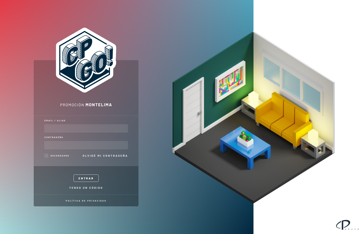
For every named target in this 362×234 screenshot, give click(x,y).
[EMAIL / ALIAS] (86, 128)
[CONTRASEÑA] (86, 145)
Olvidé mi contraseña (105, 155)
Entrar (86, 178)
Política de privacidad (86, 200)
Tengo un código (86, 187)
